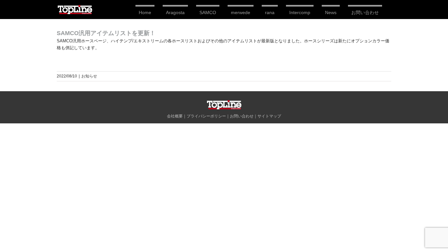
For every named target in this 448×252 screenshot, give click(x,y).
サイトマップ (269, 116)
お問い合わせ (242, 116)
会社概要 (175, 116)
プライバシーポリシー (206, 116)
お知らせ (89, 76)
